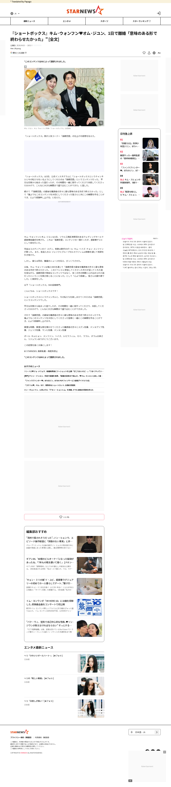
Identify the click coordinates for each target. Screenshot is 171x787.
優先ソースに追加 (18, 53)
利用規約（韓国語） (42, 737)
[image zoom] (101, 123)
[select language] (154, 52)
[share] (149, 52)
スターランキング (140, 21)
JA (15, 13)
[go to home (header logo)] (85, 10)
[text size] (159, 52)
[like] (144, 52)
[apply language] (157, 732)
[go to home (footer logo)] (19, 731)
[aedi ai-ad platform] (38, 69)
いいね (66, 517)
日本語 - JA (140, 732)
